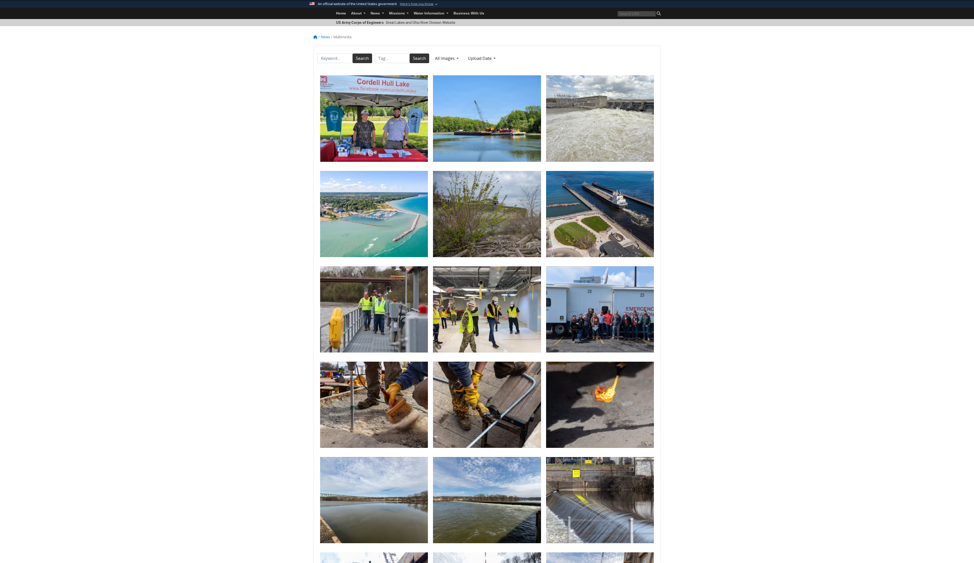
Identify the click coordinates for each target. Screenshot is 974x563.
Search (362, 58)
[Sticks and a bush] (487, 214)
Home (341, 13)
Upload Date (480, 58)
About (357, 13)
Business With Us (469, 13)
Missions (397, 13)
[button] (419, 4)
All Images (445, 58)
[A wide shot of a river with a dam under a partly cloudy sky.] (487, 500)
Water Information (429, 13)
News (376, 13)
